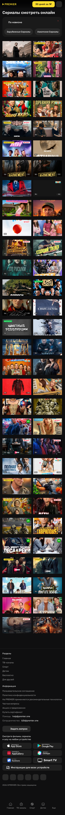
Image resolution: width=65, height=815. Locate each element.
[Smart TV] (47, 760)
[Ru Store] (17, 760)
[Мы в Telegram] (5, 777)
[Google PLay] (47, 746)
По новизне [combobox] (15, 22)
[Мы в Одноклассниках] (21, 777)
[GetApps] (47, 753)
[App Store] (17, 746)
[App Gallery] (17, 753)
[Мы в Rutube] (36, 777)
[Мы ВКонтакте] (13, 777)
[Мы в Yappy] (43, 777)
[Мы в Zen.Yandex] (28, 777)
